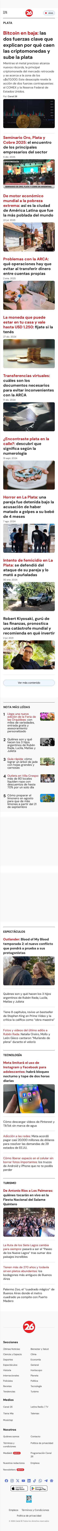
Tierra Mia (8, 1413)
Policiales (8, 1380)
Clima (33, 1354)
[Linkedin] (29, 1480)
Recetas (7, 1386)
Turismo (9, 1183)
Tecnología (12, 1055)
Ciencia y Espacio (12, 1354)
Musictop (8, 1420)
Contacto (35, 1436)
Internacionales (11, 1375)
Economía (36, 1359)
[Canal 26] (29, 1327)
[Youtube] (23, 1480)
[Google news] (51, 1480)
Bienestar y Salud (40, 1348)
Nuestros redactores (14, 1463)
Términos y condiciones (9, 1445)
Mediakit (11, 1453)
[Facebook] (6, 1480)
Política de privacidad (42, 1443)
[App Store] (19, 1489)
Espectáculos (14, 932)
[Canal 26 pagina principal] (29, 15)
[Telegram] (46, 1480)
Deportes (8, 1359)
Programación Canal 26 (41, 1455)
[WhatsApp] (40, 1480)
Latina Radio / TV (39, 1406)
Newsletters (13, 1469)
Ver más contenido (29, 682)
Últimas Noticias (11, 1348)
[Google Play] (38, 1489)
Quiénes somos (11, 1436)
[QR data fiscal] (29, 1501)
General (35, 1364)
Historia (7, 1370)
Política (34, 1380)
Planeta (34, 1375)
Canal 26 (8, 1406)
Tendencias (9, 1391)
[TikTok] (34, 1480)
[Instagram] (12, 1480)
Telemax (35, 1413)
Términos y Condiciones (35, 1510)
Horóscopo (36, 1370)
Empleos (35, 1463)
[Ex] (17, 1480)
